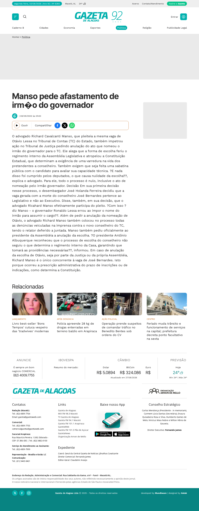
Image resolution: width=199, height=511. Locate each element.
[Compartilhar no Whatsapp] (72, 125)
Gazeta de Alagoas (67, 410)
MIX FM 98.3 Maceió (68, 413)
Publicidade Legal (177, 27)
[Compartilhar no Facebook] (57, 125)
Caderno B (18, 27)
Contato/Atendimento (153, 3)
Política (121, 27)
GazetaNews (64, 433)
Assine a (177, 3)
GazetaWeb (63, 426)
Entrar (174, 16)
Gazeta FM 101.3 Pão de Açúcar (73, 430)
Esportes (95, 27)
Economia (69, 27)
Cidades (43, 27)
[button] (183, 16)
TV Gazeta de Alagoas (68, 417)
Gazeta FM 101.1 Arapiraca (71, 423)
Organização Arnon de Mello (72, 436)
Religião (147, 27)
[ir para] (112, 420)
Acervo (135, 3)
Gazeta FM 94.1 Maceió (69, 420)
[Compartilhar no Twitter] (65, 125)
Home (15, 37)
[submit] (24, 17)
